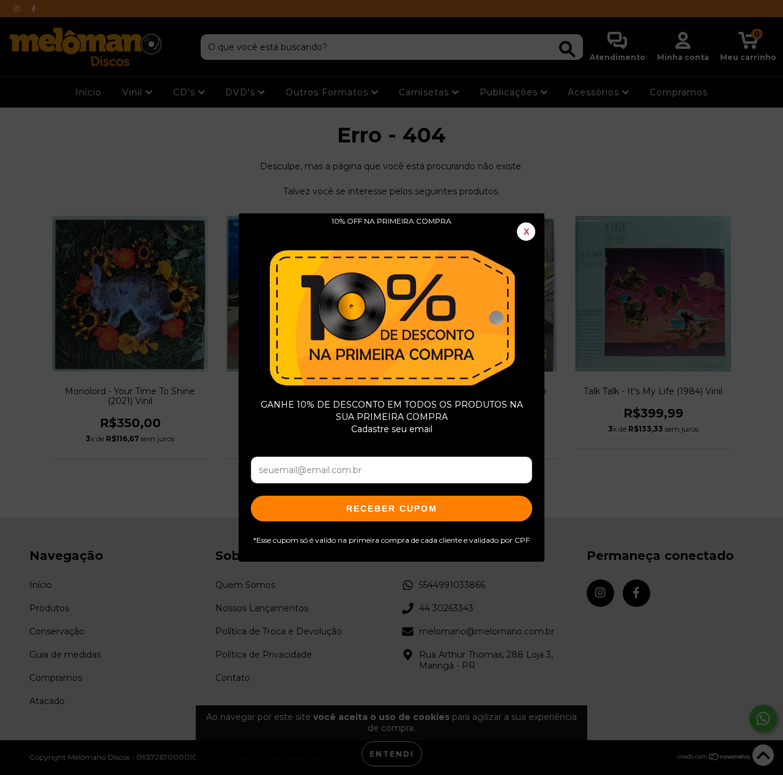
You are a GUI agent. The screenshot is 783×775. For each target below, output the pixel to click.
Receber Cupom (391, 508)
